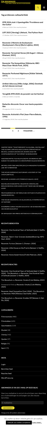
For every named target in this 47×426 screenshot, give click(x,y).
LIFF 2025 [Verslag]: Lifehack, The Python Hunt (22, 32)
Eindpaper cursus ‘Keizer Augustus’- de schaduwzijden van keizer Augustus (23, 208)
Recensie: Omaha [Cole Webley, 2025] (29, 280)
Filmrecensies (6, 317)
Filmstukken (6, 321)
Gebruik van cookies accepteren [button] (18, 423)
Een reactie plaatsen (20, 27)
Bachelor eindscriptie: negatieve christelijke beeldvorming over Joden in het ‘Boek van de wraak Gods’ (22, 186)
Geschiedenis (6, 326)
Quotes (4, 339)
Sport (3, 348)
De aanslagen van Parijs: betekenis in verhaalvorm (21, 213)
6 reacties (18, 109)
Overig (4, 335)
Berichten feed (7, 369)
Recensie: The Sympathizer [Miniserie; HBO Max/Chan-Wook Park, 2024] (20, 64)
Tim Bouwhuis (6, 280)
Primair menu (44, 7)
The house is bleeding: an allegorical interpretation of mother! (22, 201)
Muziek (4, 330)
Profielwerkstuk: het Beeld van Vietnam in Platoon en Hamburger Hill (23, 194)
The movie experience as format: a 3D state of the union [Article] (21, 173)
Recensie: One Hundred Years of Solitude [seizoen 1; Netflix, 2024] (22, 274)
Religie (4, 343)
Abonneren (8, 408)
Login (3, 364)
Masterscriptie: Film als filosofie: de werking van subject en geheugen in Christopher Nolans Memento (23, 160)
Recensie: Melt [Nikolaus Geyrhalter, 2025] (20, 293)
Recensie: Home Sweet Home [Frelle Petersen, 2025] (21, 255)
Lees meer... (37, 422)
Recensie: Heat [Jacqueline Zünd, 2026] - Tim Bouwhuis (22, 291)
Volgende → (29, 131)
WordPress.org (7, 378)
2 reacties (17, 97)
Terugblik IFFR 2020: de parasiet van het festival (22, 94)
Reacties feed (6, 373)
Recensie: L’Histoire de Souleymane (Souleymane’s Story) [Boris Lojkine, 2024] (20, 44)
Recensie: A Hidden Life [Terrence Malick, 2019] (19, 179)
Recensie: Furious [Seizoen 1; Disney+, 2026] (18, 243)
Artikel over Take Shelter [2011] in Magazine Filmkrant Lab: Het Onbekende (23, 167)
